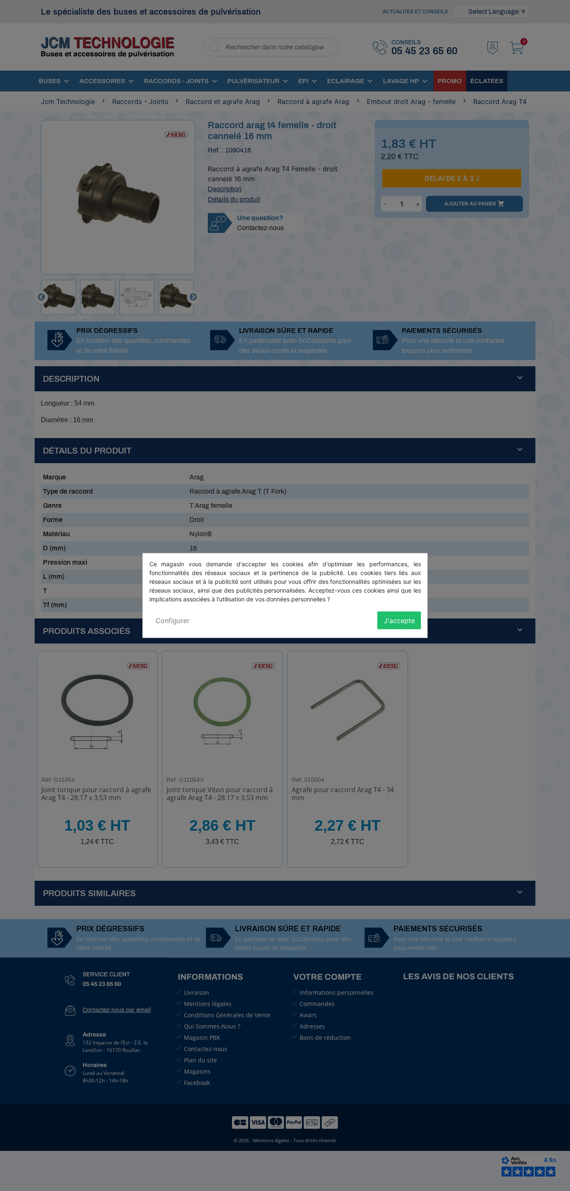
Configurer (172, 620)
